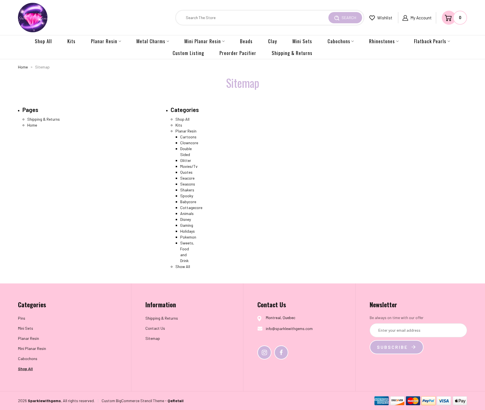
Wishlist (384, 17)
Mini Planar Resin (202, 41)
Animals (187, 213)
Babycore (188, 201)
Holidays (187, 231)
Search (348, 17)
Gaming (186, 225)
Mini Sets (302, 41)
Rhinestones (382, 41)
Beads (246, 41)
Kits (71, 41)
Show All (182, 266)
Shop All (43, 41)
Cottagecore (191, 207)
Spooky (186, 195)
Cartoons (188, 136)
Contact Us (155, 328)
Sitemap (152, 338)
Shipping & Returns (292, 52)
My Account (421, 17)
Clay (272, 41)
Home (32, 125)
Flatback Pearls (430, 41)
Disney (185, 219)
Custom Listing (188, 52)
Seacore (187, 178)
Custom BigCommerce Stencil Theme (133, 400)
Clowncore (189, 142)
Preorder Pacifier (237, 52)
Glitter (185, 160)
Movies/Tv (189, 166)
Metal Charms (150, 41)
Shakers (187, 189)
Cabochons (339, 41)
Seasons (187, 184)
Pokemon (188, 237)
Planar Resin (104, 41)
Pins (21, 318)
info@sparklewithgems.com (289, 328)
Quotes (186, 172)
